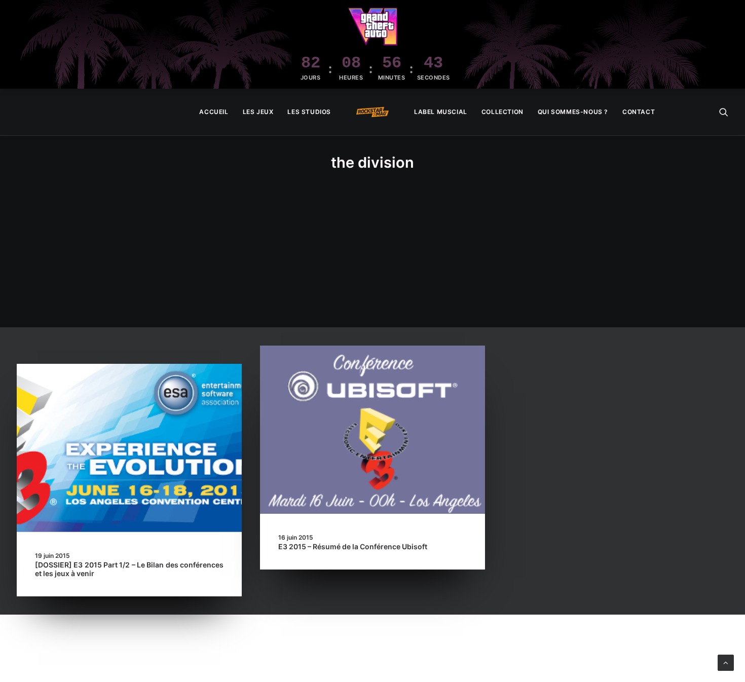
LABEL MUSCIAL (440, 112)
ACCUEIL (213, 112)
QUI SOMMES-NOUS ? (573, 112)
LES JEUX (258, 112)
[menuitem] (213, 112)
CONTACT (638, 112)
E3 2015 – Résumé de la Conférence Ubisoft (352, 546)
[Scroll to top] (726, 662)
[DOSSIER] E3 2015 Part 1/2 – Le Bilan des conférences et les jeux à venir (129, 569)
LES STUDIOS (309, 112)
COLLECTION (502, 112)
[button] (723, 112)
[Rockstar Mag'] (372, 112)
